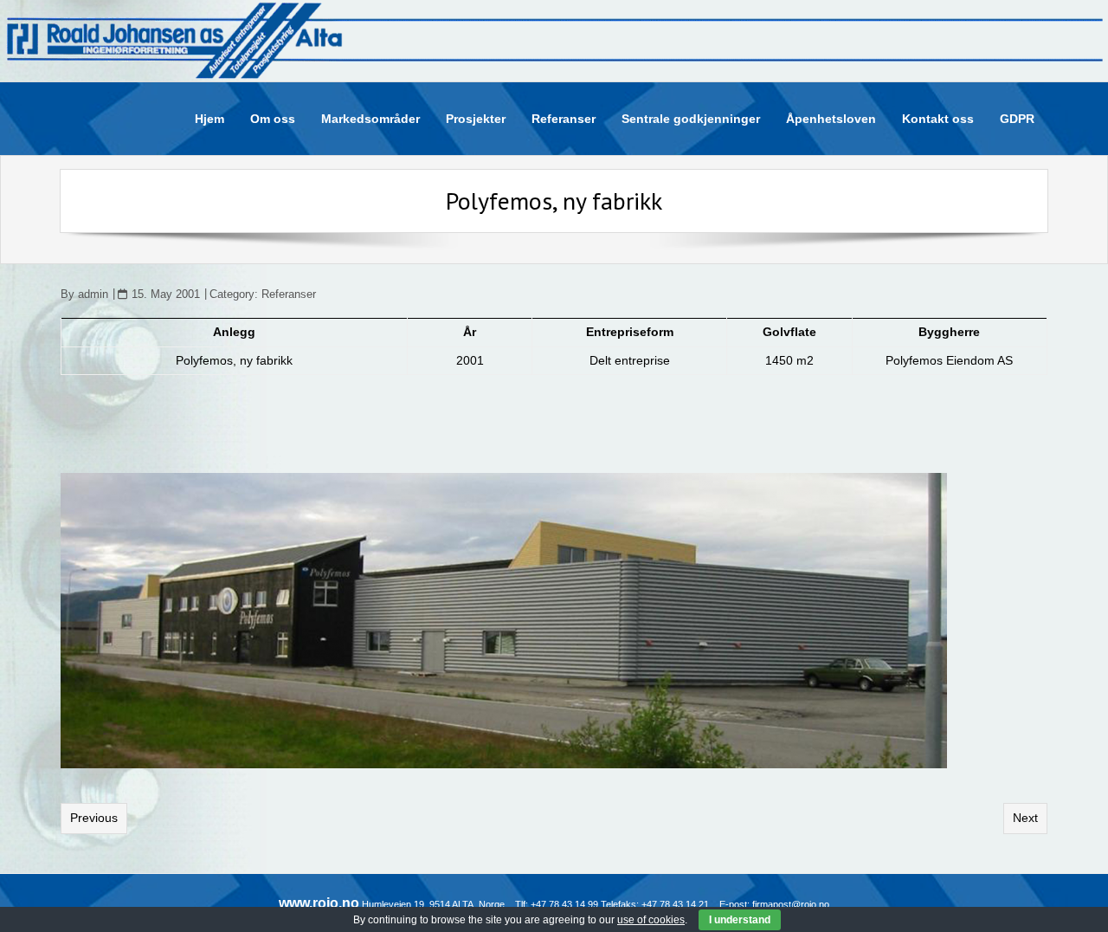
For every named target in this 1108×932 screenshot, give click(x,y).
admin (93, 294)
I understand (739, 920)
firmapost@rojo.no (790, 904)
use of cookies (651, 920)
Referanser (288, 294)
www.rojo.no (319, 903)
